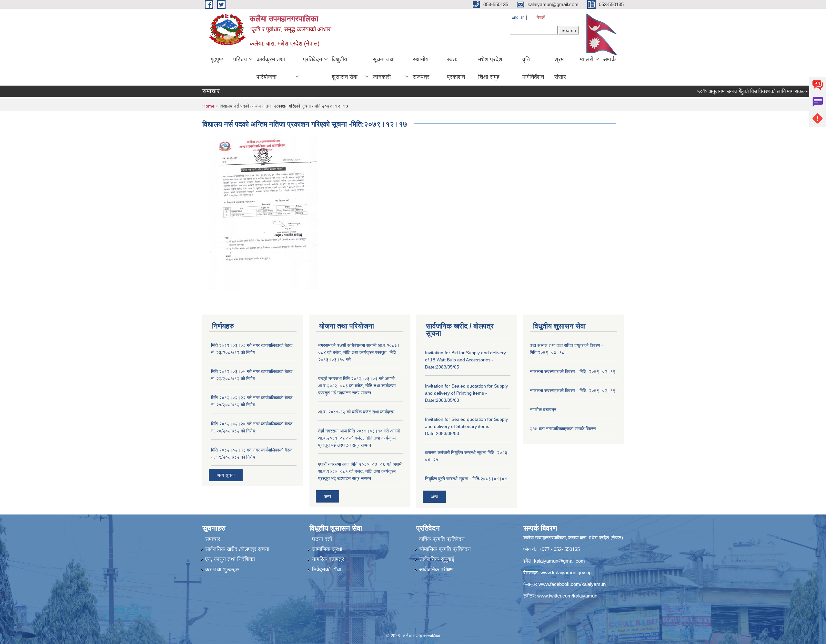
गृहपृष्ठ (217, 59)
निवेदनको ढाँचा (326, 569)
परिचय (240, 59)
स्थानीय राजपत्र (421, 68)
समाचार (212, 539)
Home (208, 106)
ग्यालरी (586, 59)
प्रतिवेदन (312, 59)
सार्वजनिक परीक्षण (436, 569)
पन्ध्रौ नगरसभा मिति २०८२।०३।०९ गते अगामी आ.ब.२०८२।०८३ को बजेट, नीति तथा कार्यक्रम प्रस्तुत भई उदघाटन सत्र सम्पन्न (357, 385)
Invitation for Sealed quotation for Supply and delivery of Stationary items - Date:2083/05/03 (466, 426)
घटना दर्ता (322, 539)
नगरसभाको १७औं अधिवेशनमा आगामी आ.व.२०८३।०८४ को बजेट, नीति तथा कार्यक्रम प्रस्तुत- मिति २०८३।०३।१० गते (359, 352)
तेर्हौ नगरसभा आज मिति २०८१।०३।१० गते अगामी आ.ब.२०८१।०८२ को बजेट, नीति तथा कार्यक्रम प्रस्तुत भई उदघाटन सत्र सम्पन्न (359, 438)
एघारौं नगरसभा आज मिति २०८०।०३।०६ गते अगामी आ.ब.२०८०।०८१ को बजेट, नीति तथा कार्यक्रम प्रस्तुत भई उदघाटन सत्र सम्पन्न (360, 471)
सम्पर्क (609, 59)
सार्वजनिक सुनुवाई (436, 559)
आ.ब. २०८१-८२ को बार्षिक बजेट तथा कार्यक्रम (356, 411)
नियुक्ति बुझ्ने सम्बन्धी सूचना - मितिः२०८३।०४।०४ (466, 478)
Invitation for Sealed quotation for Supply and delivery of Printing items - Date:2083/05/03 (466, 393)
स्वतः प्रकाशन (456, 68)
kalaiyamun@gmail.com (559, 561)
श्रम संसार (560, 68)
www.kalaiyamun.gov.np (565, 572)
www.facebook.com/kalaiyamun (572, 584)
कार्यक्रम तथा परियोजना (271, 68)
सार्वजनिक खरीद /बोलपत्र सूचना (237, 549)
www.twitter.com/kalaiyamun (567, 595)
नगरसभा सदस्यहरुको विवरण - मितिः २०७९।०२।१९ (572, 371)
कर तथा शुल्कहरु (222, 569)
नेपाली (541, 17)
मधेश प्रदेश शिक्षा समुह (490, 68)
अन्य (327, 496)
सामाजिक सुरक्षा (327, 549)
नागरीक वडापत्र (543, 409)
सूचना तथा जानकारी (384, 68)
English (518, 17)
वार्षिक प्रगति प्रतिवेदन (442, 539)
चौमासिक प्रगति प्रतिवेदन (445, 549)
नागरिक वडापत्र (328, 559)
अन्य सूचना (226, 475)
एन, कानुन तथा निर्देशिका (230, 559)
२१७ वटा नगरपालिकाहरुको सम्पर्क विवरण (563, 428)
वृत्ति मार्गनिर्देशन (533, 68)
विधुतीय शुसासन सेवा (345, 68)
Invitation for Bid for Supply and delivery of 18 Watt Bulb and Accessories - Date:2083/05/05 (465, 359)
